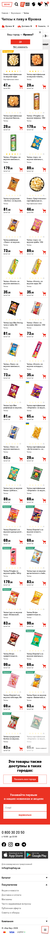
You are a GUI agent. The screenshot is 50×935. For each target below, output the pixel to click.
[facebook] (4, 844)
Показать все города (25, 779)
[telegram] (24, 844)
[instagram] (10, 844)
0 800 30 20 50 (13, 832)
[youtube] (17, 844)
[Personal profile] (34, 4)
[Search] (16, 4)
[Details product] (13, 60)
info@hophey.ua (11, 868)
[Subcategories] (45, 930)
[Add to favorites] (21, 87)
